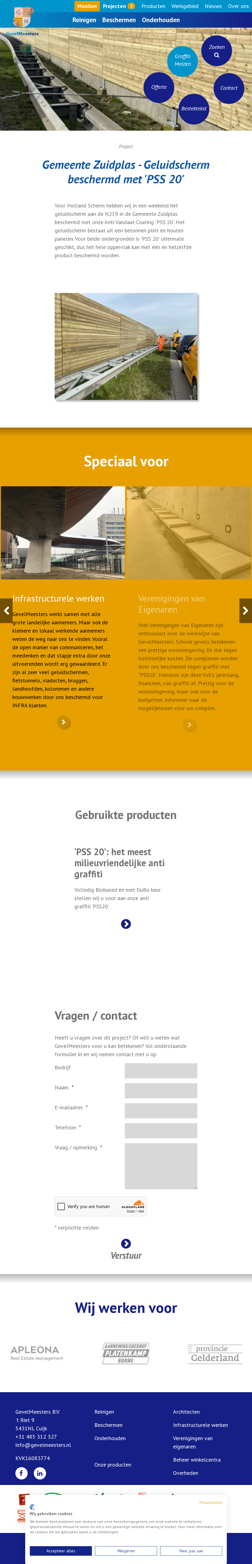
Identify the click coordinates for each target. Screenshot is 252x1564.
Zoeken (217, 46)
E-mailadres (69, 1107)
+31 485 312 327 (36, 1436)
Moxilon (87, 6)
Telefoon (65, 1127)
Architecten (186, 1411)
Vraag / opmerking (76, 1147)
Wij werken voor (126, 1307)
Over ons (238, 6)
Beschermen (119, 20)
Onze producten (112, 1464)
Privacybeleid (210, 1502)
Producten (153, 6)
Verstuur (125, 1254)
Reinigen (84, 20)
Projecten (117, 6)
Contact (229, 87)
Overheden (185, 1472)
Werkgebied (185, 6)
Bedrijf (63, 1067)
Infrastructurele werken (200, 1424)
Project (126, 146)
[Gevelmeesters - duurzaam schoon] (20, 21)
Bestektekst (194, 108)
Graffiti (183, 60)
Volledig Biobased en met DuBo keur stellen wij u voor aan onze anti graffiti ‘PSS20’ (119, 878)
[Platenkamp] (126, 1353)
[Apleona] (37, 1353)
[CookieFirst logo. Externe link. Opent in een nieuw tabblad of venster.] (32, 1507)
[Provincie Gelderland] (215, 1353)
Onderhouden (161, 20)
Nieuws (213, 6)
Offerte (159, 86)
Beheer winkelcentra (197, 1459)
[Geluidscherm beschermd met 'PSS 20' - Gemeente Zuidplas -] (126, 346)
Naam (62, 1087)
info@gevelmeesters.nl (43, 1444)
